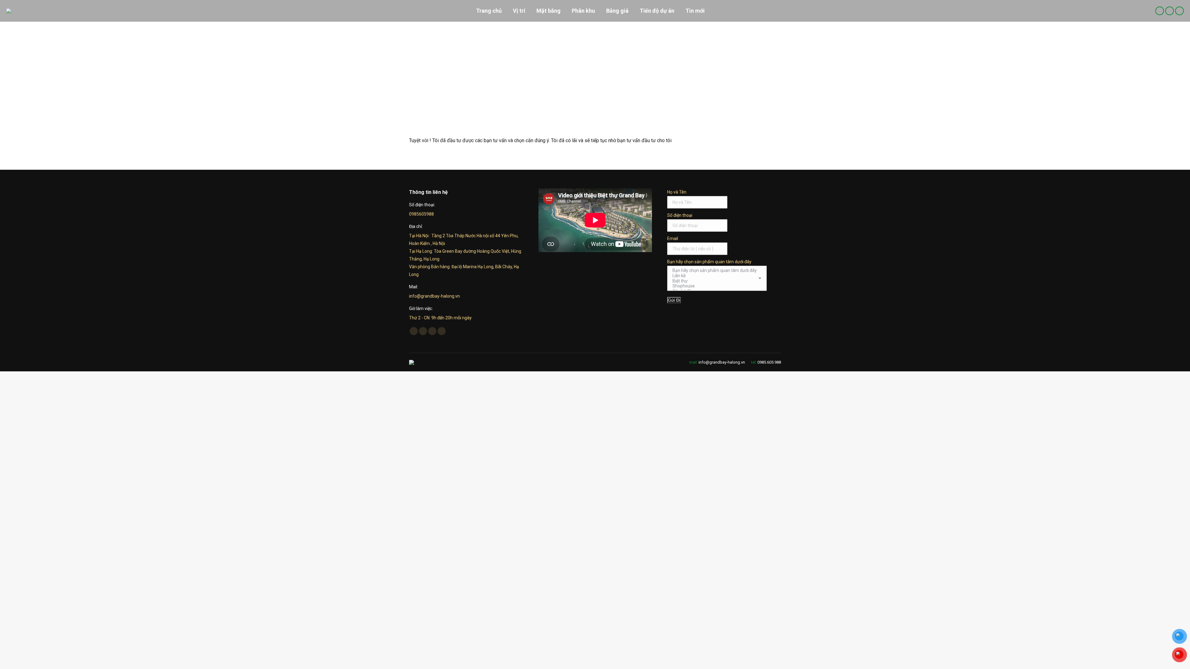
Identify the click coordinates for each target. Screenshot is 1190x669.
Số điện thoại (679, 215)
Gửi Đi (674, 300)
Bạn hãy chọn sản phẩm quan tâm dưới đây (709, 261)
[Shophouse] (714, 286)
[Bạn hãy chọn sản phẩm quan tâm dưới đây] (714, 270)
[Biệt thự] (714, 281)
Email (672, 238)
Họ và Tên (676, 192)
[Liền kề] (714, 275)
